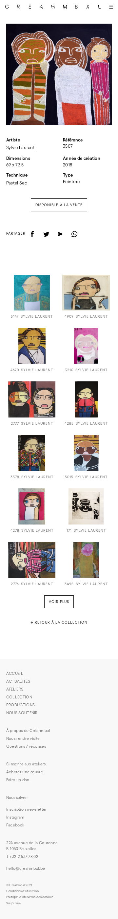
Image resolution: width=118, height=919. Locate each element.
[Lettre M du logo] (64, 7)
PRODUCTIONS (20, 705)
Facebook (15, 825)
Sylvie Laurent (20, 147)
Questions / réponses (26, 746)
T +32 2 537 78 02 (22, 856)
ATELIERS (14, 689)
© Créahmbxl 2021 (19, 885)
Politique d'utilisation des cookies (29, 897)
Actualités (18, 681)
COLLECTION (19, 697)
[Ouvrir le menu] (111, 7)
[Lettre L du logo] (99, 7)
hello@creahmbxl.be (25, 868)
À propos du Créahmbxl (28, 730)
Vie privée (13, 903)
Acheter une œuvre (24, 772)
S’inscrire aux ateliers (26, 764)
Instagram (15, 817)
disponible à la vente (58, 205)
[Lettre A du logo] (41, 7)
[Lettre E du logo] (30, 7)
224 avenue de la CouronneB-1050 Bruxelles (32, 846)
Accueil (14, 673)
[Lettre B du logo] (76, 7)
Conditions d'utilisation (22, 891)
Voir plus (59, 602)
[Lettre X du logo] (88, 7)
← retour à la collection (59, 622)
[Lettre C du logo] (6, 7)
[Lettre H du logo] (53, 7)
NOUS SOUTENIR (22, 713)
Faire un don (18, 780)
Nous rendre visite (23, 738)
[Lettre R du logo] (18, 7)
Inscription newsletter (26, 809)
